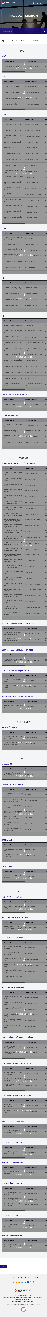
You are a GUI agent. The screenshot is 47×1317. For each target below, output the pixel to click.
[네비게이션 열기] (44, 3)
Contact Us (22, 1278)
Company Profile (33, 1278)
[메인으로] (8, 3)
